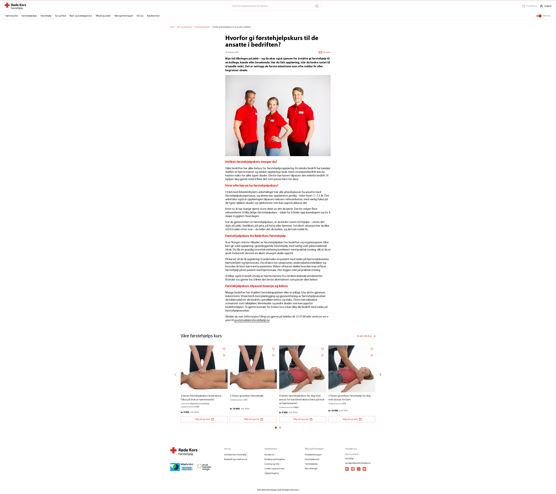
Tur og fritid (60, 16)
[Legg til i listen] (224, 355)
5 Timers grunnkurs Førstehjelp (246, 396)
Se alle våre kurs (364, 336)
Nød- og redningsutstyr (81, 16)
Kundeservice (153, 16)
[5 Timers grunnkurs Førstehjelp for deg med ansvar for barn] (351, 368)
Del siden (327, 52)
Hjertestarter (11, 16)
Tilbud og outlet (103, 16)
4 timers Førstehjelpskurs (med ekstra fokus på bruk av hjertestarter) (201, 398)
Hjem (172, 27)
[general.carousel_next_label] (380, 374)
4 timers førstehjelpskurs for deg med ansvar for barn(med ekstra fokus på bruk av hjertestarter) (301, 400)
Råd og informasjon (123, 16)
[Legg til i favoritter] (224, 349)
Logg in (547, 6)
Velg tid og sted (202, 419)
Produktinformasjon (202, 27)
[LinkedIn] (353, 469)
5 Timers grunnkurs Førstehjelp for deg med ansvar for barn (349, 398)
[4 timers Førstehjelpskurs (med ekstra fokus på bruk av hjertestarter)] (204, 368)
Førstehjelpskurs (29, 16)
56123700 (349, 459)
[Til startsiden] (15, 6)
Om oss (140, 16)
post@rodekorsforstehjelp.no (251, 320)
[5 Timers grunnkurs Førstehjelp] (253, 368)
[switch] (540, 16)
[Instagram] (358, 469)
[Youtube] (364, 469)
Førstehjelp (46, 16)
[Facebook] (347, 469)
